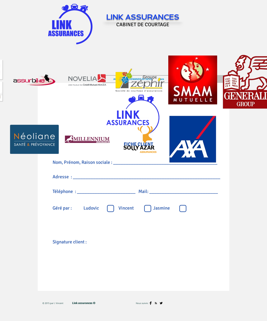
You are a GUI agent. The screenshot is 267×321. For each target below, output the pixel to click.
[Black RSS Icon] (156, 303)
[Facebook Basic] (150, 303)
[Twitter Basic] (161, 303)
